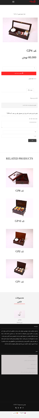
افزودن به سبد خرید (18, 73)
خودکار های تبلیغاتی (31, 368)
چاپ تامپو (33, 364)
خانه (24, 14)
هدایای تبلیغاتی (31, 356)
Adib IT (15, 405)
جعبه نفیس (20, 14)
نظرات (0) (30, 90)
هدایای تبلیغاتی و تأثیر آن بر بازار (28, 372)
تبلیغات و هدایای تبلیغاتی (29, 360)
